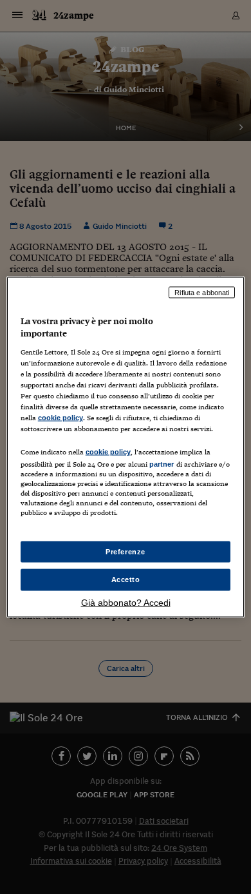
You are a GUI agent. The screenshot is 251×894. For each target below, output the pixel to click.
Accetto (125, 579)
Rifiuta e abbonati (201, 292)
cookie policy (60, 418)
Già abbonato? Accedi (126, 603)
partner (161, 464)
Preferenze (125, 551)
